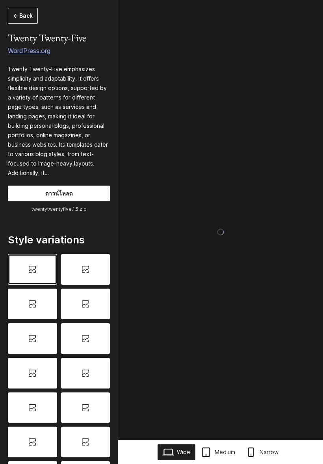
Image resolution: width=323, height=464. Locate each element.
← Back (23, 15)
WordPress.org (29, 51)
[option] (32, 269)
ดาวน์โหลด (59, 193)
